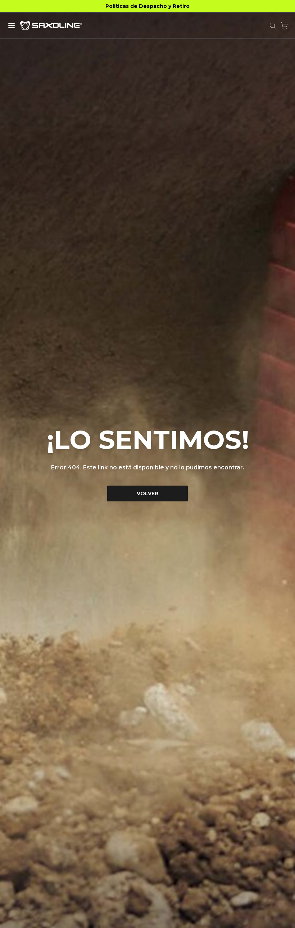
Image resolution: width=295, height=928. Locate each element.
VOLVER (147, 493)
